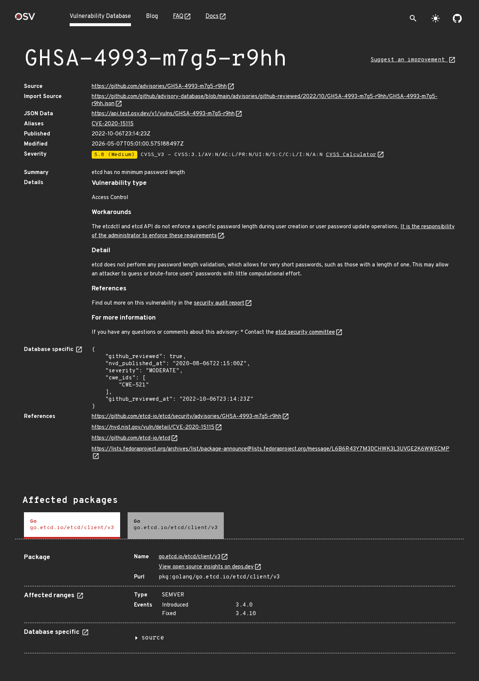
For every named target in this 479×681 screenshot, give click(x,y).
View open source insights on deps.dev (206, 567)
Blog (152, 16)
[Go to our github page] (457, 18)
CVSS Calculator (351, 155)
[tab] (72, 525)
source (152, 638)
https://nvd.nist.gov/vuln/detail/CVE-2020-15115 (153, 427)
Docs (212, 16)
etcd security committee (305, 332)
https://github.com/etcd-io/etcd (131, 438)
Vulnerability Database (100, 16)
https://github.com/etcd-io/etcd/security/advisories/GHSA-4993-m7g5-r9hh (186, 416)
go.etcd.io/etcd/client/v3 (189, 557)
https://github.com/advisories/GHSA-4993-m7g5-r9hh (159, 86)
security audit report (219, 303)
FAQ (178, 16)
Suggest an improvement (409, 60)
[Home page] (25, 19)
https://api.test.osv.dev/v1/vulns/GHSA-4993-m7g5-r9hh (163, 113)
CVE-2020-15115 (113, 124)
